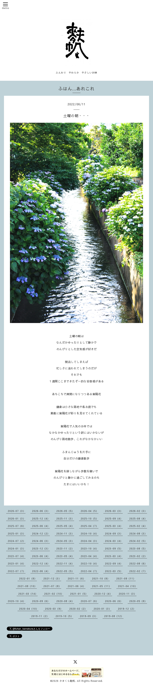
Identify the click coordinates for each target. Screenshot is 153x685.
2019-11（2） (40, 616)
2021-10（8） (101, 578)
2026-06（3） (41, 511)
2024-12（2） (41, 533)
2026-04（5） (89, 511)
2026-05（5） (65, 511)
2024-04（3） (89, 540)
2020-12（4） (103, 593)
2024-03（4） (114, 540)
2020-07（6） (89, 601)
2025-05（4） (65, 525)
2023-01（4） (17, 563)
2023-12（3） (41, 548)
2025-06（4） (41, 525)
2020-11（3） (127, 593)
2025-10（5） (89, 518)
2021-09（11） (126, 578)
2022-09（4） (114, 563)
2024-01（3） (17, 548)
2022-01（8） (28, 578)
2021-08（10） (27, 586)
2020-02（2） (78, 608)
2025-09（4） (114, 518)
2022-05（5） (65, 571)
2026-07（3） (17, 511)
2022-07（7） (17, 571)
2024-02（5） (138, 540)
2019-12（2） (127, 608)
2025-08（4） (138, 518)
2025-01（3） (17, 533)
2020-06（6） (114, 601)
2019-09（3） (89, 616)
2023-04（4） (89, 556)
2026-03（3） (114, 511)
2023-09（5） (114, 548)
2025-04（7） (89, 525)
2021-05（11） (101, 586)
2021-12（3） (52, 578)
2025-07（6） (17, 525)
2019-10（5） (64, 616)
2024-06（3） (41, 540)
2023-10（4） (89, 548)
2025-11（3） (65, 518)
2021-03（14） (28, 593)
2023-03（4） (114, 556)
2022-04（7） (89, 571)
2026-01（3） (17, 518)
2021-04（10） (127, 586)
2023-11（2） (65, 548)
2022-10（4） (89, 563)
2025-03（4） (114, 525)
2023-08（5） (138, 548)
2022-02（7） (138, 571)
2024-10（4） (89, 533)
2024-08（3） (138, 533)
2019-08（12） (114, 616)
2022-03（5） (114, 571)
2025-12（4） (41, 518)
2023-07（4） (17, 556)
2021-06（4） (76, 586)
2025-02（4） (138, 525)
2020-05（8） (138, 601)
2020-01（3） (102, 608)
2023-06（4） (41, 556)
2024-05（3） (65, 540)
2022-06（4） (41, 571)
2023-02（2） (138, 556)
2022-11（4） (65, 563)
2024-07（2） (17, 540)
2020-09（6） (41, 601)
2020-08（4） (65, 601)
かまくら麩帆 (67, 680)
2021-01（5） (79, 593)
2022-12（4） (41, 563)
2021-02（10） (54, 593)
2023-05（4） (65, 556)
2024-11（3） (65, 533)
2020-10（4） (17, 601)
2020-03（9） (54, 608)
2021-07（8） (52, 586)
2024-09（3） (114, 533)
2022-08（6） (138, 563)
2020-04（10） (28, 608)
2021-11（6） (76, 578)
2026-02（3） (138, 511)
